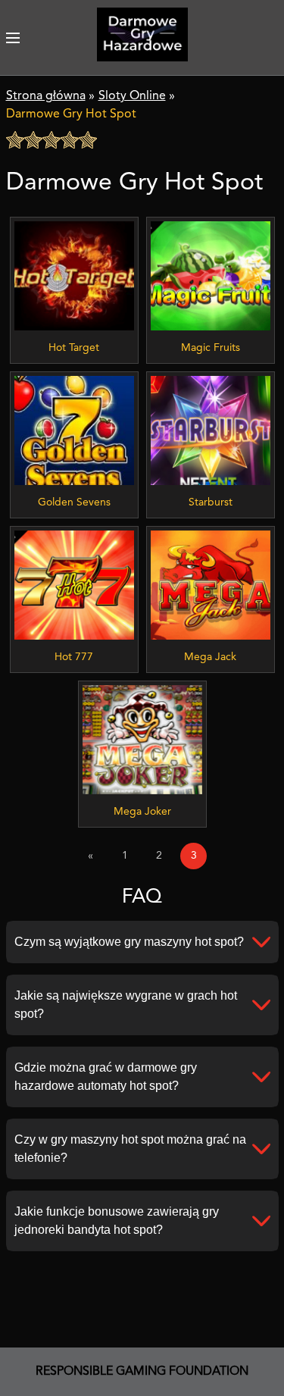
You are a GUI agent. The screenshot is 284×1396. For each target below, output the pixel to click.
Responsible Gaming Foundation (142, 1372)
